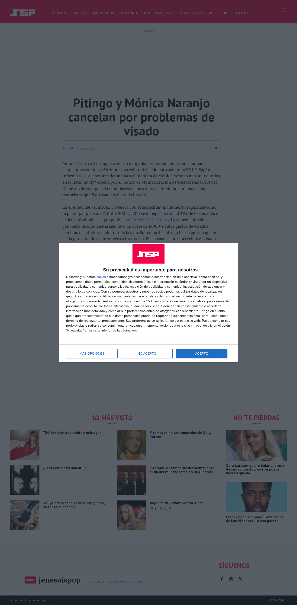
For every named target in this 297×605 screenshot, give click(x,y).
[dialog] (148, 302)
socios (101, 276)
